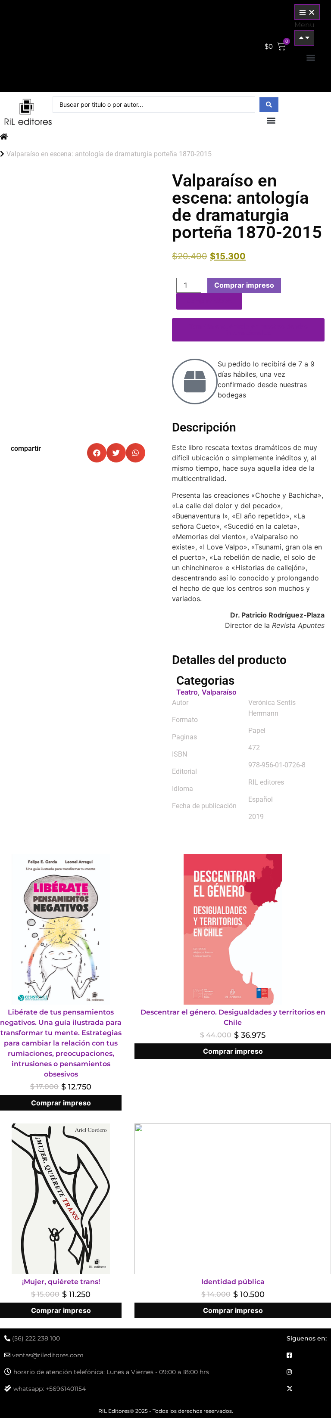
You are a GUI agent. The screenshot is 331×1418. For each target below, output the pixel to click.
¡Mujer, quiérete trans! (61, 1282)
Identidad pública (233, 1282)
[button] (310, 57)
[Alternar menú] (307, 12)
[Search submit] (268, 104)
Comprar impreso (244, 285)
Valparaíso (219, 692)
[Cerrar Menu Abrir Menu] (304, 38)
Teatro (187, 692)
